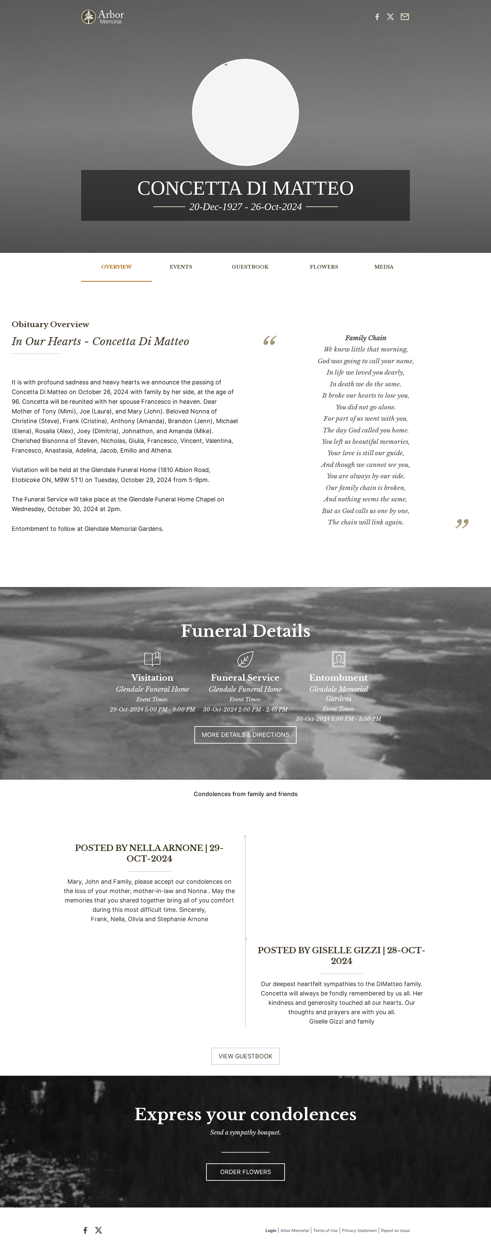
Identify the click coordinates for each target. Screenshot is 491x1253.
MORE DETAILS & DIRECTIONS (245, 734)
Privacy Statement (359, 1230)
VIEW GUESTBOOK (245, 1056)
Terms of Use (325, 1230)
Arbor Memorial (295, 1230)
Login (271, 1230)
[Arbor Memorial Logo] (102, 16)
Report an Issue (395, 1230)
